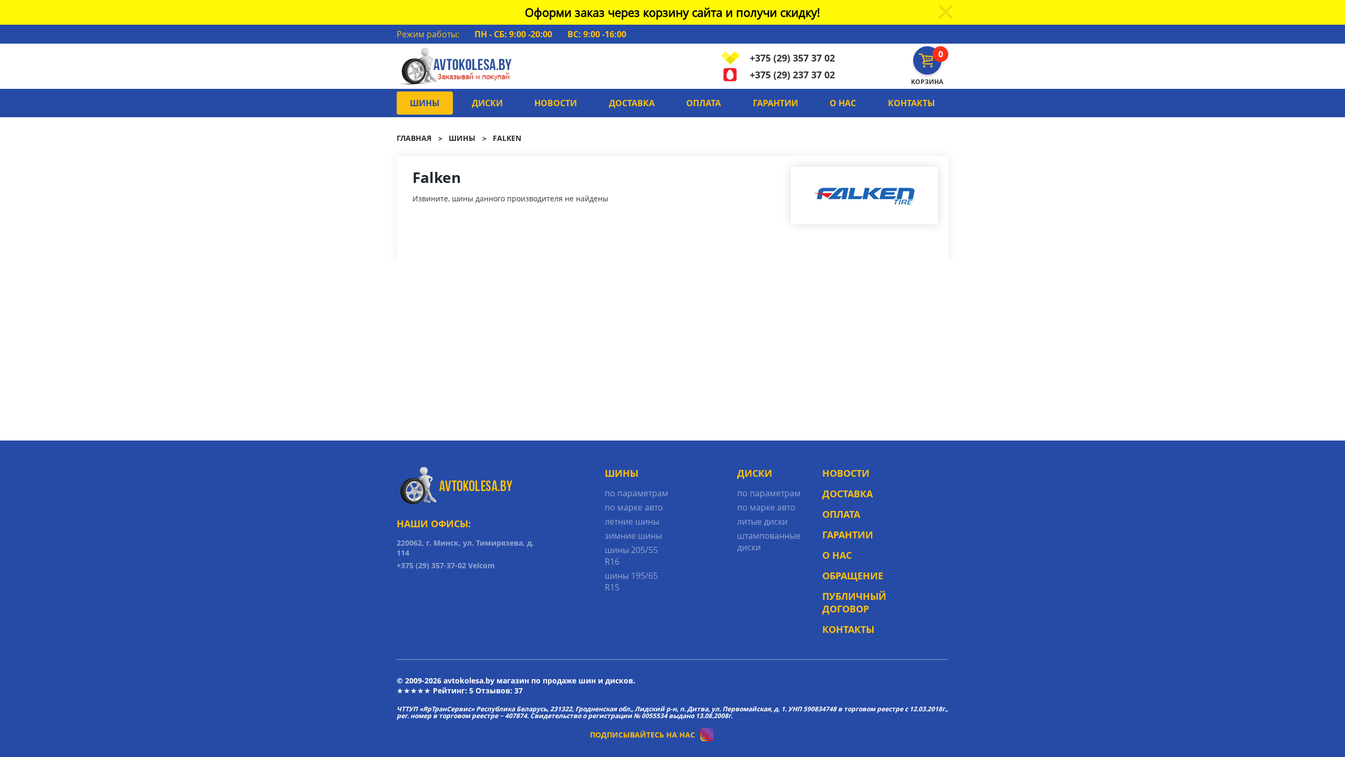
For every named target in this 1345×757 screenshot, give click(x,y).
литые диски (762, 521)
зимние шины (633, 535)
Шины (425, 103)
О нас (843, 103)
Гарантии (775, 103)
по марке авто (634, 507)
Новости (555, 103)
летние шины (632, 521)
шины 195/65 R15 (631, 581)
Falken (507, 138)
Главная (414, 138)
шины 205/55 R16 (631, 555)
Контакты (911, 103)
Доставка (632, 103)
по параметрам (636, 493)
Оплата (703, 103)
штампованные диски (769, 541)
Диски (487, 103)
